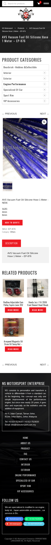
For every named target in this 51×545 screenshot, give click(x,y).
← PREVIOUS (9, 113)
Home (25, 438)
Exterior (8, 78)
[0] (38, 3)
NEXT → (44, 113)
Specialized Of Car (13, 89)
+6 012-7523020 (31, 421)
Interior (7, 73)
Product (25, 448)
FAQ (25, 454)
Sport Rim (9, 95)
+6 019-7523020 (15, 421)
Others (13, 232)
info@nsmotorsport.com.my (23, 425)
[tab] (11, 243)
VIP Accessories (12, 101)
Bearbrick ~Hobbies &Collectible (20, 67)
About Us (25, 443)
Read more (13, 310)
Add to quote (12, 222)
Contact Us (26, 459)
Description (11, 243)
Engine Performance (15, 84)
